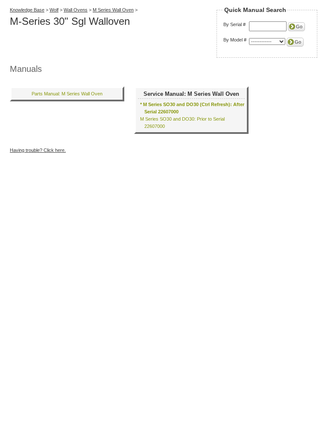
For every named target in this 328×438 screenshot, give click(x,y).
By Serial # (234, 24)
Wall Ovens (76, 9)
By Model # (234, 39)
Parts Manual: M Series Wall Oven (67, 93)
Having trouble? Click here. (38, 150)
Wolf (54, 9)
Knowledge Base (27, 9)
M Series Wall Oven (113, 9)
